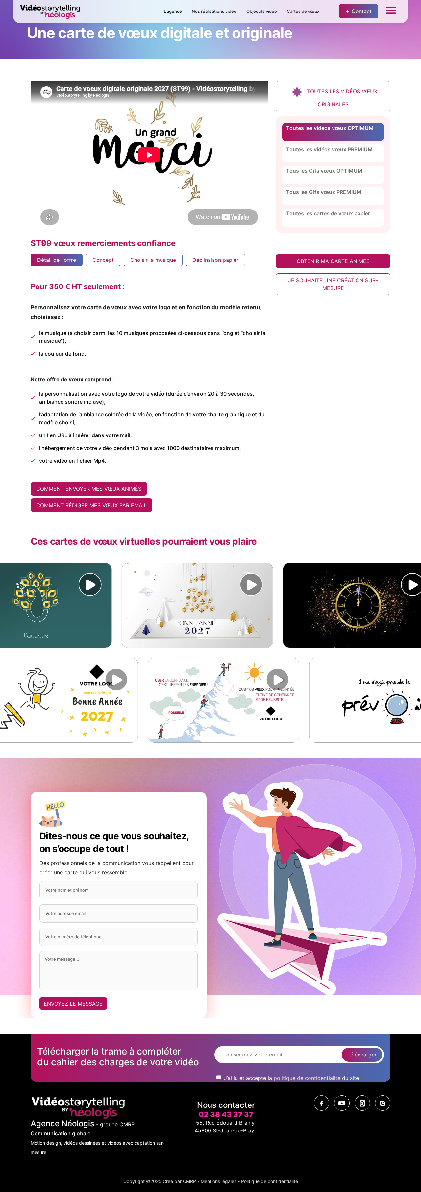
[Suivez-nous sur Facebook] (321, 1103)
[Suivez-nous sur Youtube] (342, 1103)
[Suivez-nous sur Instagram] (382, 1103)
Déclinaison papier (215, 260)
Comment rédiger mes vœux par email (91, 505)
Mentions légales (218, 1181)
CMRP (189, 1181)
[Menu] (391, 11)
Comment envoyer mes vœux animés (88, 488)
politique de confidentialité (307, 1078)
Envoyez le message (73, 1003)
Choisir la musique (153, 260)
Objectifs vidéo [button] (261, 11)
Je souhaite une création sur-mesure (333, 284)
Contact (362, 11)
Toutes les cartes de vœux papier (328, 213)
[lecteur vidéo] (63, 584)
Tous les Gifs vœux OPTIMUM (324, 170)
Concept (103, 260)
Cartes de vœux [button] (303, 11)
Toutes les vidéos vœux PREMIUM (329, 149)
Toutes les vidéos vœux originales (341, 98)
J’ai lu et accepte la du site (291, 1078)
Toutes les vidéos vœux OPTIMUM (330, 128)
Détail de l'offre (56, 260)
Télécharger (362, 1054)
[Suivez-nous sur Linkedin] (362, 1103)
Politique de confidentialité (269, 1181)
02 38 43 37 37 (226, 1114)
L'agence (173, 11)
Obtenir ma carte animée (333, 261)
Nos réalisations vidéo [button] (214, 11)
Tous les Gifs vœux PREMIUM (323, 192)
